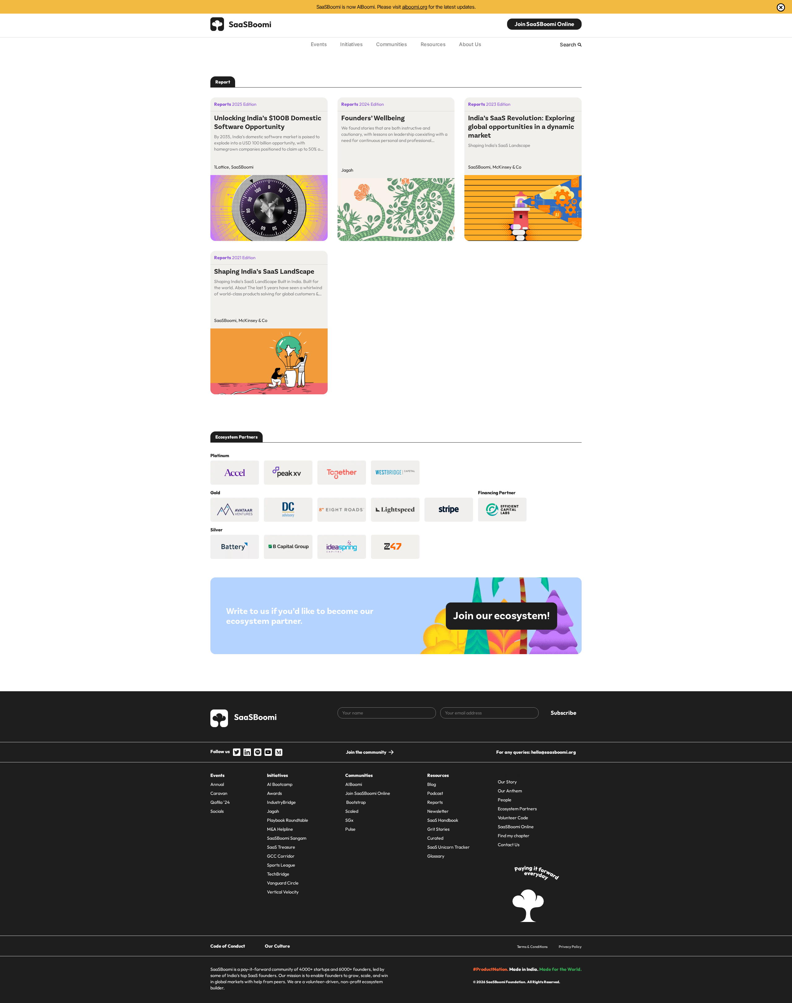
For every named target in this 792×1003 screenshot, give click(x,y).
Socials (217, 811)
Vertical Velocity (283, 892)
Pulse (350, 829)
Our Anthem (510, 791)
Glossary (435, 856)
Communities (391, 44)
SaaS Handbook (442, 820)
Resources (433, 44)
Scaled (351, 811)
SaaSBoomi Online (516, 826)
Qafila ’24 (220, 802)
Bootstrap (355, 802)
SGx (349, 820)
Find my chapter (513, 835)
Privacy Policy (570, 946)
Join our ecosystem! (501, 616)
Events (319, 44)
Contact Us (508, 844)
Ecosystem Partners (517, 809)
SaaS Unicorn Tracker (448, 847)
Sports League (281, 865)
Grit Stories (438, 829)
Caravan (218, 793)
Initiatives (351, 44)
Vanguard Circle (283, 883)
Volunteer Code (513, 818)
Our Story (507, 782)
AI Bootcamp (279, 784)
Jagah (273, 811)
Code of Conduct (227, 946)
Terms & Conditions (532, 946)
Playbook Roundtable (287, 820)
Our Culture (277, 946)
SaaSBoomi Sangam (286, 838)
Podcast (435, 793)
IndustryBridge (281, 802)
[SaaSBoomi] (241, 24)
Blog (431, 784)
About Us (470, 44)
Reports (435, 802)
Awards (274, 793)
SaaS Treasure (281, 847)
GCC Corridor (281, 856)
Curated (435, 838)
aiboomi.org (414, 7)
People (504, 800)
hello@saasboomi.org (553, 752)
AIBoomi (353, 784)
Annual (217, 784)
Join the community (366, 752)
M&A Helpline (280, 829)
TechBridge (278, 874)
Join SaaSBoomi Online (544, 24)
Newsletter (438, 811)
